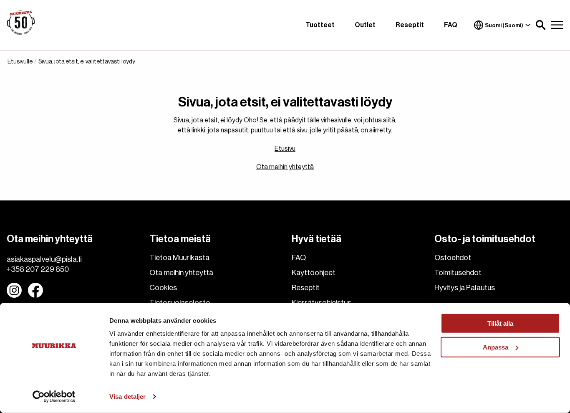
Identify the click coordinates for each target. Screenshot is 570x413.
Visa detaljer (127, 396)
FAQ (450, 25)
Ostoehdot (452, 257)
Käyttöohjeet (313, 272)
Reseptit (410, 25)
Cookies (163, 287)
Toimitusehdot (458, 272)
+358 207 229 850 (38, 269)
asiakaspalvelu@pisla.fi (44, 259)
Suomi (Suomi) (504, 25)
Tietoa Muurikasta (179, 257)
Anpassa (495, 346)
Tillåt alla (500, 323)
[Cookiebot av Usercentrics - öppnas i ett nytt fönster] (54, 396)
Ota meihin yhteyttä (285, 167)
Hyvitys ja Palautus (464, 287)
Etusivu (285, 148)
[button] (541, 25)
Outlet (365, 25)
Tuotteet (320, 25)
